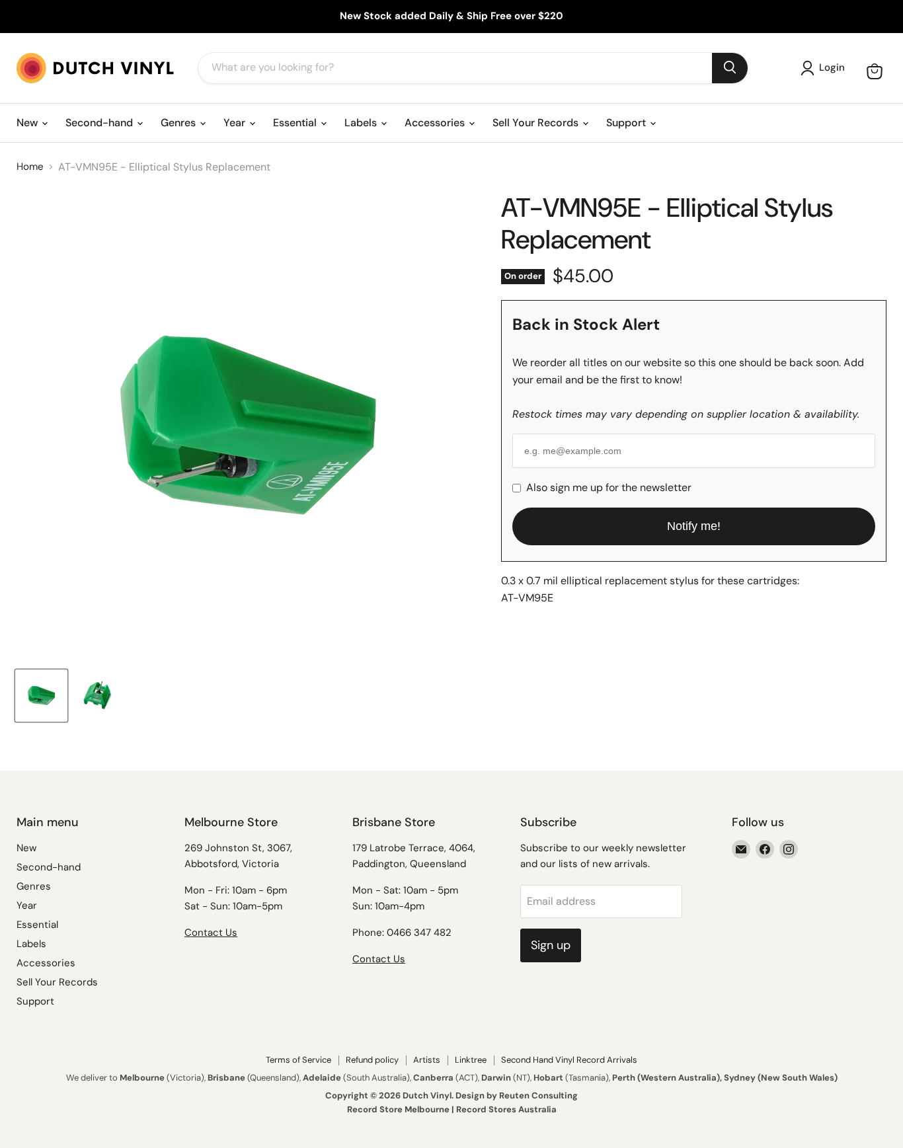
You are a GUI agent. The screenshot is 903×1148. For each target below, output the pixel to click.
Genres (179, 123)
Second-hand (100, 123)
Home (30, 166)
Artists (426, 1059)
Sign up (550, 945)
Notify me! (694, 526)
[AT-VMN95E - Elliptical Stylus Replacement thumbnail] (41, 696)
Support (627, 123)
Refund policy (372, 1059)
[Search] (730, 68)
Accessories (436, 123)
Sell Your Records (536, 123)
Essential (296, 123)
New (28, 123)
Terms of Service (298, 1059)
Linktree (471, 1059)
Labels (361, 123)
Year (235, 123)
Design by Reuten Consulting (516, 1095)
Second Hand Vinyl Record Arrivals (569, 1059)
